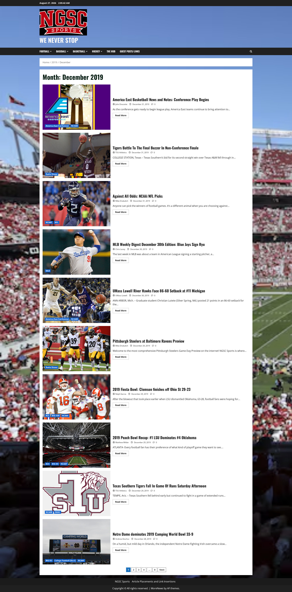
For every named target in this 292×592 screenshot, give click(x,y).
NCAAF (49, 222)
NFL (56, 222)
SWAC (57, 512)
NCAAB (74, 126)
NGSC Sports (122, 581)
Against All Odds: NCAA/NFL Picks (76, 203)
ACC (47, 415)
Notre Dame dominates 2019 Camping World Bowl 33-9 (76, 541)
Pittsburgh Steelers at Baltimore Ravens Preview (76, 348)
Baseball (61, 51)
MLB (48, 271)
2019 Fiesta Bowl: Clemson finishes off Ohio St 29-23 (76, 396)
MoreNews (157, 588)
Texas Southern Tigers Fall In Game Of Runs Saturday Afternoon (76, 493)
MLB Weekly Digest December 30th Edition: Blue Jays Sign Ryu (76, 252)
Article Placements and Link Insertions (154, 581)
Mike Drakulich (121, 201)
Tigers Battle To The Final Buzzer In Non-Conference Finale (76, 155)
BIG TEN (55, 415)
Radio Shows (51, 174)
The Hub (111, 51)
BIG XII (55, 464)
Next (161, 569)
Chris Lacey (120, 249)
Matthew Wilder (122, 442)
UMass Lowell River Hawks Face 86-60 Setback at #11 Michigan (76, 300)
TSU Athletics (121, 152)
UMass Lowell (121, 295)
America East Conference (57, 126)
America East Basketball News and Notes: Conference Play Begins (76, 107)
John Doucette (121, 104)
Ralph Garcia (120, 394)
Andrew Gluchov (122, 539)
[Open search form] (250, 51)
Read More (122, 116)
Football (44, 51)
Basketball (79, 51)
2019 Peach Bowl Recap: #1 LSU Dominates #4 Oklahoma (76, 445)
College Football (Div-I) (65, 560)
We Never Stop (59, 40)
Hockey (96, 51)
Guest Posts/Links (130, 51)
